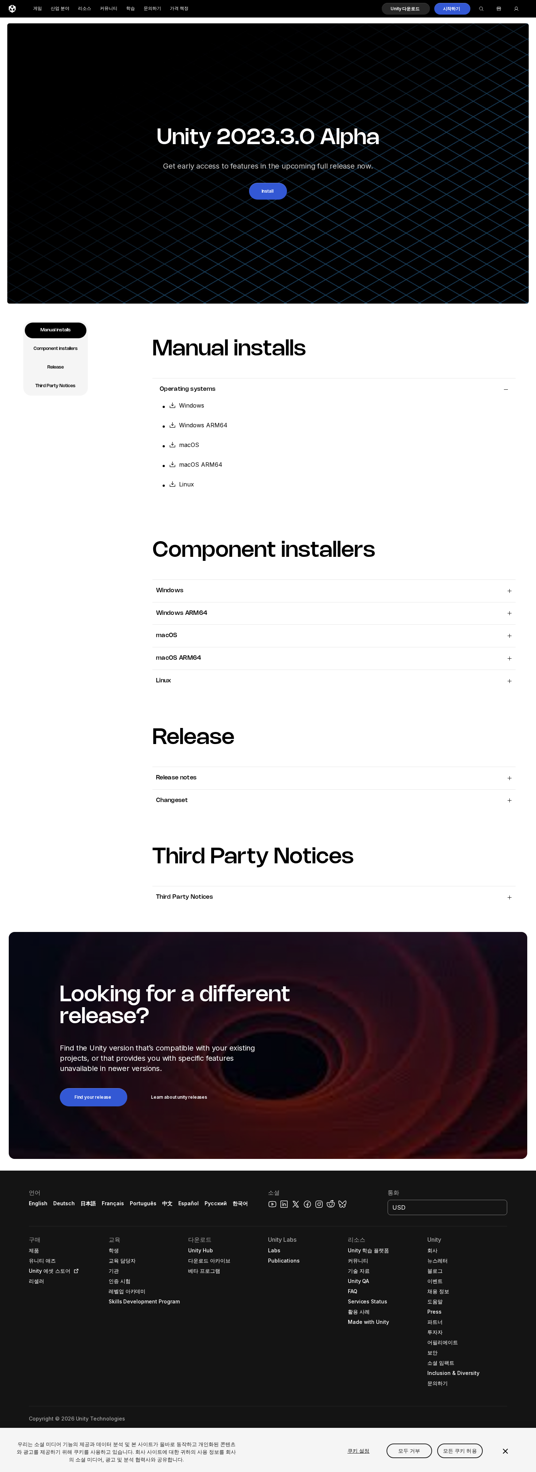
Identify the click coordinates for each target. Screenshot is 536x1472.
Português (143, 1203)
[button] (406, 9)
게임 (37, 9)
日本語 (88, 1203)
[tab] (55, 330)
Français (113, 1203)
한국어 (240, 1203)
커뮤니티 (108, 9)
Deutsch (64, 1203)
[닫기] (505, 1451)
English (38, 1203)
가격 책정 (179, 9)
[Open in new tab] (74, 1271)
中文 (167, 1203)
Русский (216, 1203)
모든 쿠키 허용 (460, 1451)
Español (188, 1203)
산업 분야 (60, 9)
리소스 (84, 9)
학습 (130, 9)
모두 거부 (409, 1451)
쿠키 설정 (358, 1451)
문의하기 (152, 9)
